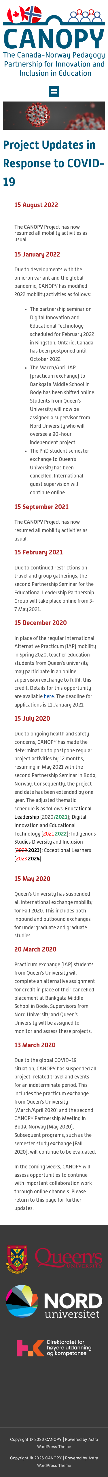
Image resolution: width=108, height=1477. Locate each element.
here (49, 696)
